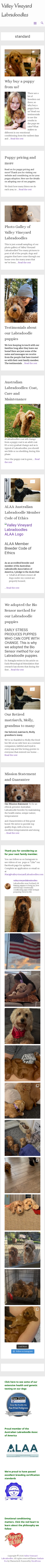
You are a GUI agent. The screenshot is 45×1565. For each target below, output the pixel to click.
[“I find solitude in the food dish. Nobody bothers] (22, 1138)
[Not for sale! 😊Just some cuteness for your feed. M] (22, 1250)
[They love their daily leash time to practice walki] (22, 1175)
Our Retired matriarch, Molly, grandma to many (20, 720)
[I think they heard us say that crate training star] (22, 1287)
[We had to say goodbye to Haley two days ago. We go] (22, 1026)
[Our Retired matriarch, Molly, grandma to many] (22, 709)
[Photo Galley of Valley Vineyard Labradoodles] (22, 221)
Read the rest (17, 138)
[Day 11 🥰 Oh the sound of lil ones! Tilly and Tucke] (22, 1101)
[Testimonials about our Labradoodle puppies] (21, 322)
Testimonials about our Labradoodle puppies (21, 333)
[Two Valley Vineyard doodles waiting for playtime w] (22, 1212)
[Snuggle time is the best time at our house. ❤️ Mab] (22, 1324)
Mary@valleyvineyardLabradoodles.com (24, 874)
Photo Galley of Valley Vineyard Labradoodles (18, 232)
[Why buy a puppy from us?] (22, 75)
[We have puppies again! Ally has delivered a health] (22, 914)
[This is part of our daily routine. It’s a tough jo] (22, 1063)
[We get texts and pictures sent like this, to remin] (22, 989)
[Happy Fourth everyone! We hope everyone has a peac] (22, 951)
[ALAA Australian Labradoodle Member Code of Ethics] (22, 501)
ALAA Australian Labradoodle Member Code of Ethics (22, 512)
